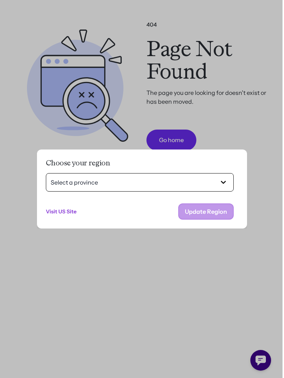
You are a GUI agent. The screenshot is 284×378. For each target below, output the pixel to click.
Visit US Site (61, 211)
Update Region (206, 211)
